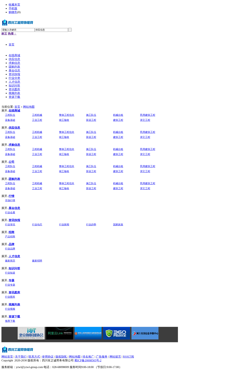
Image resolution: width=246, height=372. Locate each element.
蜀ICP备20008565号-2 (87, 360)
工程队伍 (10, 115)
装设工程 (91, 120)
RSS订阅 (128, 356)
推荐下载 (10, 321)
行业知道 (10, 272)
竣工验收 (64, 120)
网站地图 (29, 106)
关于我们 (20, 356)
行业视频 (10, 309)
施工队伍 (91, 115)
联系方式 (34, 356)
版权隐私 (61, 356)
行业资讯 (10, 224)
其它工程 (145, 120)
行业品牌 (10, 248)
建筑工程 (118, 120)
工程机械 (37, 115)
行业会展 (10, 212)
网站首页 (7, 356)
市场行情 (10, 200)
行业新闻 (64, 224)
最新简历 (10, 260)
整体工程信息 (66, 115)
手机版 (13, 8)
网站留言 (115, 356)
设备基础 (10, 120)
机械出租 (118, 115)
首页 (17, 106)
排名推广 (88, 356)
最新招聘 (37, 260)
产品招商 (10, 236)
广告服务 (102, 356)
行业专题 (10, 284)
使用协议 (47, 356)
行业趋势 (91, 224)
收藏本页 (14, 4)
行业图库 (10, 297)
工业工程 (37, 120)
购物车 (13, 12)
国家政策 (118, 224)
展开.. (5, 110)
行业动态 (37, 224)
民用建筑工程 (147, 115)
